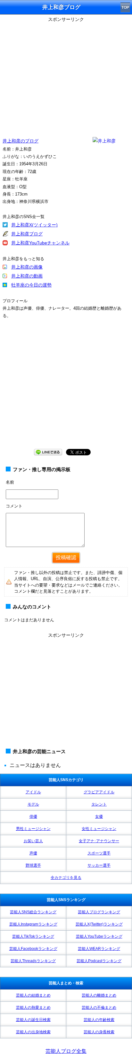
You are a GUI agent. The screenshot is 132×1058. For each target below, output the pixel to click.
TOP (125, 7)
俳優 (33, 816)
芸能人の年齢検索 (99, 1019)
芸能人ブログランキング (99, 912)
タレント (99, 804)
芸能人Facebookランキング (33, 948)
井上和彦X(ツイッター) (34, 224)
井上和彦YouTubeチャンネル (40, 242)
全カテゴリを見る (66, 877)
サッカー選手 (99, 865)
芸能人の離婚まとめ (99, 995)
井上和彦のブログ (20, 140)
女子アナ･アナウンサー (99, 841)
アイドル (33, 792)
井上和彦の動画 (27, 275)
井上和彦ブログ (27, 233)
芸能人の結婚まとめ (33, 995)
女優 (99, 816)
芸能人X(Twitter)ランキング (99, 924)
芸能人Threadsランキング (33, 961)
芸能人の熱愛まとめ (33, 1007)
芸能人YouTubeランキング (99, 936)
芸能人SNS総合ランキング (33, 912)
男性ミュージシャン (33, 828)
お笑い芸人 (33, 841)
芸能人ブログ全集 (66, 1051)
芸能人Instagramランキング (33, 924)
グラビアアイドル (99, 792)
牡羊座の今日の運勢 (31, 284)
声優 (33, 853)
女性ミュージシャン (99, 828)
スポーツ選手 (99, 853)
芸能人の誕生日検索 (33, 1019)
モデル (33, 804)
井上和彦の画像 (27, 266)
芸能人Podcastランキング (99, 961)
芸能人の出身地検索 (33, 1032)
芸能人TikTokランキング (33, 936)
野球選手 (33, 865)
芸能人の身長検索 (99, 1032)
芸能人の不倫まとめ (99, 1007)
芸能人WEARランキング (99, 948)
